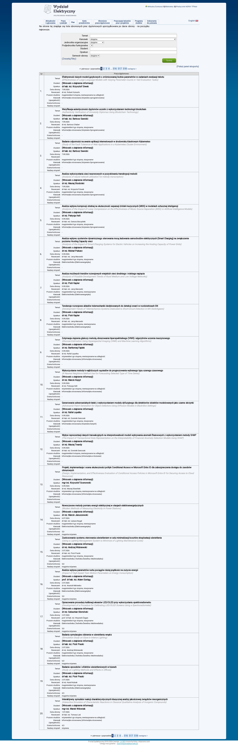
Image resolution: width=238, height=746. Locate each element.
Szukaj (169, 60)
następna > (132, 69)
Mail (195, 7)
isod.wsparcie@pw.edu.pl (127, 744)
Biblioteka (169, 7)
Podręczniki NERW (183, 7)
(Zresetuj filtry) (69, 58)
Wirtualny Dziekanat (155, 7)
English (192, 20)
